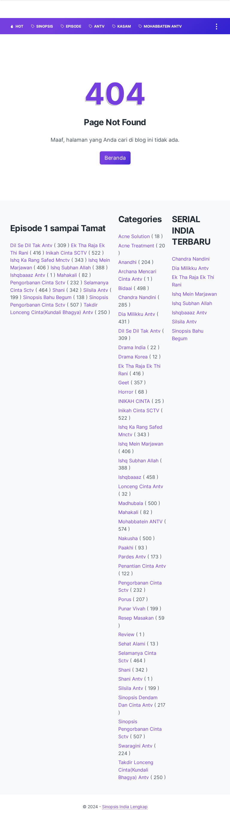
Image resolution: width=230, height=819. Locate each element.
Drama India (132, 347)
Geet (124, 382)
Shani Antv (131, 679)
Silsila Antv (96, 290)
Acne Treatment (137, 246)
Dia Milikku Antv (137, 314)
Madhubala (131, 503)
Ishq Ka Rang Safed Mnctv (40, 260)
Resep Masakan (136, 618)
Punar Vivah (132, 609)
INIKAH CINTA (135, 401)
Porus (125, 599)
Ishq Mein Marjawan (140, 444)
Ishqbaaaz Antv (28, 275)
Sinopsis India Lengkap (125, 806)
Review (127, 634)
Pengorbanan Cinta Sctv (38, 283)
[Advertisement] (61, 367)
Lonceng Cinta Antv (140, 486)
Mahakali (67, 275)
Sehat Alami (132, 644)
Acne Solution (134, 236)
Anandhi (128, 262)
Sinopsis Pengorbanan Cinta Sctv (140, 728)
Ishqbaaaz (130, 477)
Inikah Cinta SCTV (67, 253)
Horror (126, 392)
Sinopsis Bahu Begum (48, 297)
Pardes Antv (132, 557)
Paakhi (126, 548)
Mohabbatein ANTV (141, 521)
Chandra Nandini (138, 297)
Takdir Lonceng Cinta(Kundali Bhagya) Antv (135, 769)
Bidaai (126, 288)
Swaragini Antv (136, 746)
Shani (59, 290)
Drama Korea (133, 357)
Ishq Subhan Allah (71, 267)
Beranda (115, 158)
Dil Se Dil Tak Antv (32, 245)
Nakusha (128, 538)
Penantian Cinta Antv (142, 566)
